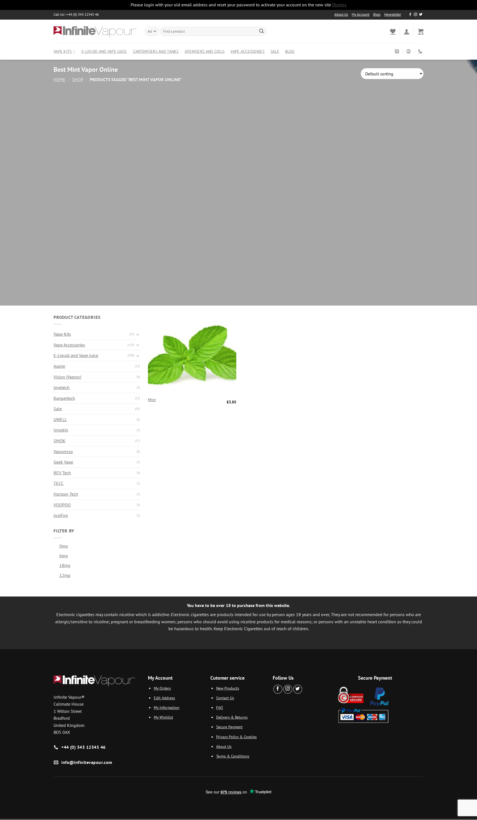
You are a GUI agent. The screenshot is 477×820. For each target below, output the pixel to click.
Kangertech (64, 398)
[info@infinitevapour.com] (397, 51)
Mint (152, 399)
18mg (64, 565)
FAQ (219, 707)
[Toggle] (138, 334)
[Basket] (420, 31)
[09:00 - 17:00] (409, 51)
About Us (341, 14)
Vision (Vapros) (67, 377)
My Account (360, 14)
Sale (275, 51)
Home (60, 79)
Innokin (61, 430)
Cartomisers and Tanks (156, 51)
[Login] (406, 31)
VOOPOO (62, 505)
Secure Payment (229, 726)
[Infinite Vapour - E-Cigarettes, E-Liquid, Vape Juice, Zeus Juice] (95, 31)
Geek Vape (63, 462)
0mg (63, 546)
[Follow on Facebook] (410, 15)
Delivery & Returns (232, 717)
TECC (58, 483)
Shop (77, 79)
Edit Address (164, 697)
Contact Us (225, 697)
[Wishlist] (393, 31)
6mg (63, 555)
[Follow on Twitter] (420, 15)
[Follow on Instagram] (415, 15)
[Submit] (261, 31)
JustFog (61, 515)
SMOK (59, 440)
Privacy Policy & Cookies (236, 736)
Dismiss (339, 4)
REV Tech (62, 472)
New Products (227, 688)
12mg (64, 575)
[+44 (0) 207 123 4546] (420, 51)
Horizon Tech (66, 494)
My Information (166, 707)
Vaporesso (63, 451)
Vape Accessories (247, 51)
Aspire (59, 366)
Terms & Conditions (232, 756)
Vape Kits (63, 51)
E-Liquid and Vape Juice (104, 51)
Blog (376, 14)
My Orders (162, 688)
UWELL (60, 419)
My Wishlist (163, 717)
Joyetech (62, 387)
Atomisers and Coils (204, 51)
